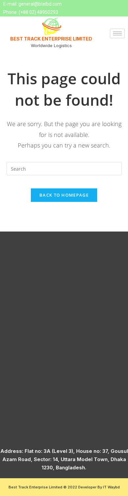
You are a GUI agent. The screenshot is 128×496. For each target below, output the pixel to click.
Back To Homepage (64, 195)
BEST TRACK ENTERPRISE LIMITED (51, 38)
